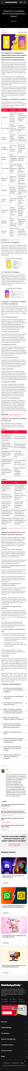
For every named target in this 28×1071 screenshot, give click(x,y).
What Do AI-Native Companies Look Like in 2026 (12, 819)
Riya (7, 769)
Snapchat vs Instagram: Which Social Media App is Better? (19, 7)
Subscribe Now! (7, 1012)
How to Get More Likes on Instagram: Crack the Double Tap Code (14, 936)
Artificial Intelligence (6, 822)
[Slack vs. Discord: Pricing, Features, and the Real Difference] (14, 865)
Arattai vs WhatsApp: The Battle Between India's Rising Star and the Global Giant (13, 906)
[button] (14, 1022)
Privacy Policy (7, 1063)
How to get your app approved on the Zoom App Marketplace (13, 805)
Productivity (4, 808)
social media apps (14, 103)
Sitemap (22, 1063)
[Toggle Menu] (2, 2)
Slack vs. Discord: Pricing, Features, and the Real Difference (13, 876)
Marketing (3, 829)
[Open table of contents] (25, 1061)
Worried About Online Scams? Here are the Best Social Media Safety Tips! (14, 966)
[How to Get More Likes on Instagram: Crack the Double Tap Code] (14, 925)
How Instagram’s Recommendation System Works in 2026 (12, 826)
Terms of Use (15, 1063)
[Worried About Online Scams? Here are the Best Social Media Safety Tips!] (14, 955)
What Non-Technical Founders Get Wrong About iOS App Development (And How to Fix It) (13, 812)
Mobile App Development (7, 815)
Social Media (7, 7)
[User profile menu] (25, 2)
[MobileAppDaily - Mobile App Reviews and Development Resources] (14, 985)
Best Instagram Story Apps (13, 240)
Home (2, 7)
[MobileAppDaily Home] (11, 2)
